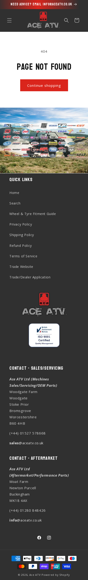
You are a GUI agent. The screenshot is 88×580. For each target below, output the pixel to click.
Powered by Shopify (56, 574)
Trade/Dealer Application (29, 277)
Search (15, 203)
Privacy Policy (20, 224)
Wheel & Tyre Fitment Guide (32, 214)
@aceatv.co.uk (26, 443)
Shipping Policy (21, 235)
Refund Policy (20, 245)
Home (14, 192)
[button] (9, 20)
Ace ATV (35, 574)
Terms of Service (23, 256)
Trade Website (21, 266)
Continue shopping (44, 85)
